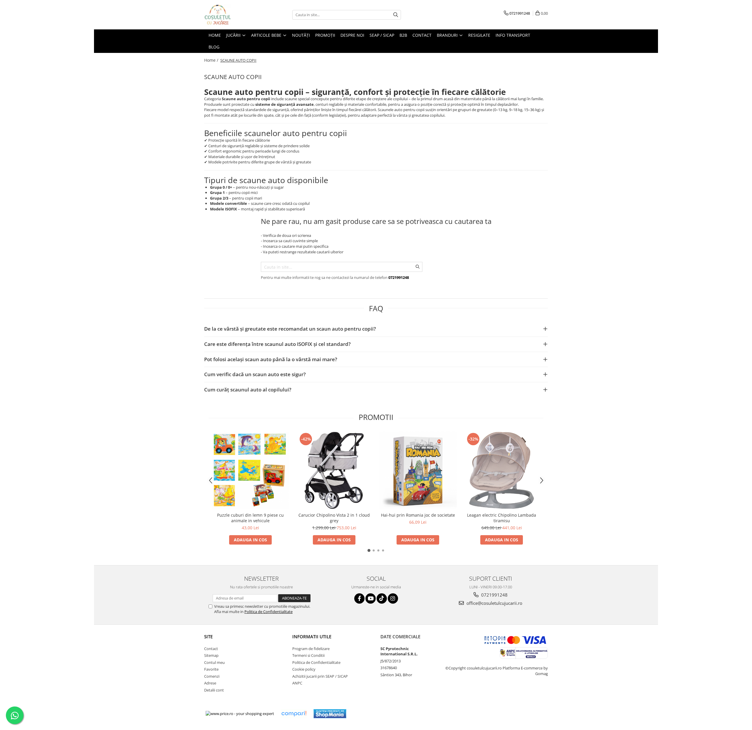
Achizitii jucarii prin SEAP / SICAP (320, 676)
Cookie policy (303, 669)
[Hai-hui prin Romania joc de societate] (418, 470)
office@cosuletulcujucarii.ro (493, 603)
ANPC (297, 683)
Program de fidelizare (311, 648)
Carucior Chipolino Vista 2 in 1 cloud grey (334, 517)
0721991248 (494, 595)
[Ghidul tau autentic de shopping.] (294, 713)
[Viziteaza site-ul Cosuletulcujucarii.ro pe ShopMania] (329, 713)
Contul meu (214, 662)
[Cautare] (395, 15)
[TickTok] (382, 598)
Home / (211, 60)
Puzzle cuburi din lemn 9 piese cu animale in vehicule (250, 517)
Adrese (210, 683)
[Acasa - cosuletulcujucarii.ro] (233, 14)
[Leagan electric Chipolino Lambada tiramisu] (501, 470)
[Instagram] (393, 598)
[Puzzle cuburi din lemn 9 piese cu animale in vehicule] (250, 470)
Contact (211, 648)
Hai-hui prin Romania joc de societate (418, 515)
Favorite (211, 669)
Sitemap (211, 655)
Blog (214, 47)
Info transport (513, 35)
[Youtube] (370, 598)
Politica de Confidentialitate (268, 611)
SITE (208, 636)
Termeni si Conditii (308, 655)
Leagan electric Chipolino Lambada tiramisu (501, 517)
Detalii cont (214, 690)
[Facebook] (359, 598)
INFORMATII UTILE (311, 636)
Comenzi (211, 676)
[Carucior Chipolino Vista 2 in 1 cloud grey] (334, 470)
